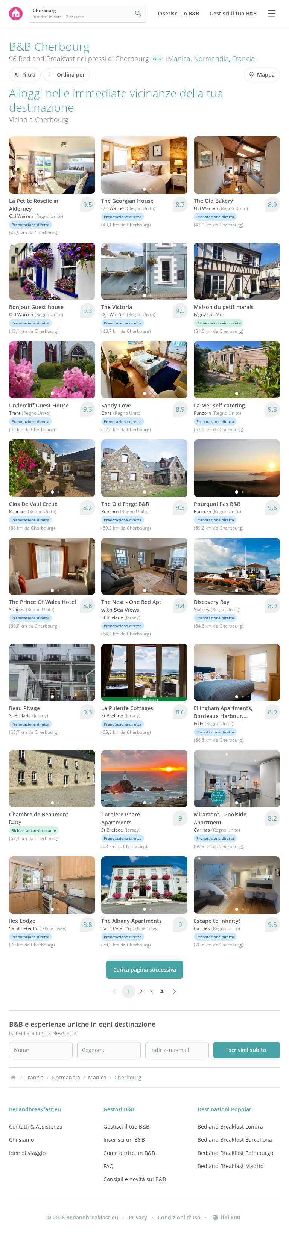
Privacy (138, 1217)
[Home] (13, 1077)
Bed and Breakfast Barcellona (235, 1139)
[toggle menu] (271, 13)
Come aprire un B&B (129, 1152)
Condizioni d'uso (179, 1217)
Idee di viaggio (27, 1152)
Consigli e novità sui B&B (134, 1179)
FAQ (108, 1166)
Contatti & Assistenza (35, 1126)
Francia (243, 58)
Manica (179, 58)
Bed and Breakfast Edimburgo (235, 1152)
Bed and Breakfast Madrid (231, 1166)
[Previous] (19, 165)
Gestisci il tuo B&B (126, 1126)
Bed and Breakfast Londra (230, 1126)
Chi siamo (21, 1139)
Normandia (211, 58)
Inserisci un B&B (124, 1139)
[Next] (84, 165)
